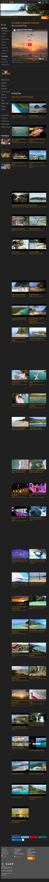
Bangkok (4, 86)
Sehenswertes (4, 34)
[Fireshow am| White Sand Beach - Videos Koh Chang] (20, 161)
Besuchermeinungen (31, 852)
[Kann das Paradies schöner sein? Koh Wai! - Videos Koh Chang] (20, 605)
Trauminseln (4, 118)
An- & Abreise (4, 53)
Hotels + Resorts (5, 48)
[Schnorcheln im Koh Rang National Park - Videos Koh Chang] (20, 137)
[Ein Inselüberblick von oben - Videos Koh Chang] (20, 725)
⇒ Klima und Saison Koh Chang (31, 62)
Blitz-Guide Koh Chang (5, 65)
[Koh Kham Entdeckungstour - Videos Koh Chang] (37, 772)
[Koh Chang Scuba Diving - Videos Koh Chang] (37, 515)
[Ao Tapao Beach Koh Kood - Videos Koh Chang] (20, 316)
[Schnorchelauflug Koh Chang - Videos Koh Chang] (20, 558)
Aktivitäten (4, 42)
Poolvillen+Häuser (5, 50)
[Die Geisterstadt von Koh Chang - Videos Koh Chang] (20, 203)
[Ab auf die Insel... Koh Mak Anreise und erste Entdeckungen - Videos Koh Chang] (37, 316)
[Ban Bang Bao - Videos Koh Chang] (37, 203)
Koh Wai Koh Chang (21, 610)
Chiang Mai (4, 88)
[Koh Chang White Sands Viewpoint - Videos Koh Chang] (37, 652)
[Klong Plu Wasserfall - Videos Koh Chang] (37, 675)
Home (1, 17)
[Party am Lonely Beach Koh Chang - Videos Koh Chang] (20, 515)
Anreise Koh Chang (20, 406)
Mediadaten (29, 853)
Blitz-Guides (24, 2)
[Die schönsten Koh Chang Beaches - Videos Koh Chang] (20, 336)
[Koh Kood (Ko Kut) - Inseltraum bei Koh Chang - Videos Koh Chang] (20, 379)
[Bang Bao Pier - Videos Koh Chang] (20, 652)
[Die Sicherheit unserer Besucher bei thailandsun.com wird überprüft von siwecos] (18, 856)
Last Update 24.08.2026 (6, 867)
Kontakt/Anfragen (31, 849)
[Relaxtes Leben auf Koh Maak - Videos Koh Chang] (37, 581)
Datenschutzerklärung (18, 853)
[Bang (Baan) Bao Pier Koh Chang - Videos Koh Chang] (37, 379)
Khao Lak (4, 94)
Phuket (3, 109)
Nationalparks (4, 59)
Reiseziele (12, 2)
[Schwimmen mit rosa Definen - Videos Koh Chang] (20, 581)
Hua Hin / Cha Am (6, 91)
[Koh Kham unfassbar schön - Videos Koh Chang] (37, 748)
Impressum (16, 852)
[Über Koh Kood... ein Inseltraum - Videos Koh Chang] (37, 628)
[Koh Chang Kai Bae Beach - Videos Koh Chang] (20, 426)
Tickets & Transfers (6, 127)
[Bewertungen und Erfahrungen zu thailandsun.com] (7, 857)
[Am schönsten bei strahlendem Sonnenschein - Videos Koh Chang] (20, 699)
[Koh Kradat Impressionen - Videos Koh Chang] (37, 336)
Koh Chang (13, 17)
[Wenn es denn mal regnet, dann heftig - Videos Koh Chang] (37, 698)
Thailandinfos (18, 2)
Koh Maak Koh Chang (39, 323)
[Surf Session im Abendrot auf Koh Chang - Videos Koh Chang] (37, 403)
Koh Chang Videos (5, 56)
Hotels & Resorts (5, 124)
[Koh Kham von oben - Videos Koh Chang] (20, 795)
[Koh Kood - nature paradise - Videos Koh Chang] (37, 722)
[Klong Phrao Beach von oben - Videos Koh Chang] (37, 469)
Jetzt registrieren (42, 11)
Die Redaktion (17, 850)
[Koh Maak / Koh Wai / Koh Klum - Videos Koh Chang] (37, 161)
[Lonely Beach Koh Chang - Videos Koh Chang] (20, 293)
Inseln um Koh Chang (5, 39)
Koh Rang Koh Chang (39, 117)
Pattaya (3, 106)
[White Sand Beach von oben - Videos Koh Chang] (20, 469)
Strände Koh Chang (38, 230)
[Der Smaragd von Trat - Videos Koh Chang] (20, 772)
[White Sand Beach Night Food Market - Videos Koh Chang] (37, 137)
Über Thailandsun (17, 849)
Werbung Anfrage (31, 855)
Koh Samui (4, 97)
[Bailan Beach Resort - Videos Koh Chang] (37, 227)
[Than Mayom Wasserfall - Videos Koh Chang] (20, 227)
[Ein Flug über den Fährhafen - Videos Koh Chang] (20, 403)
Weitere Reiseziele (5, 80)
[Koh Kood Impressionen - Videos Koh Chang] (20, 745)
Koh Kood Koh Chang (21, 117)
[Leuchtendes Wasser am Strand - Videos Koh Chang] (37, 605)
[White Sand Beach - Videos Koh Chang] (37, 293)
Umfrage (29, 850)
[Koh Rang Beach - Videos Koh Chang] (37, 114)
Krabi (3, 100)
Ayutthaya (4, 83)
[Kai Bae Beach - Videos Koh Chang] (20, 250)
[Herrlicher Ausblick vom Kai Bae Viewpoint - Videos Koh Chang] (20, 675)
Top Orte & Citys (5, 121)
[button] (16, 837)
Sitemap (3, 866)
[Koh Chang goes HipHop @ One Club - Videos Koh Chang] (37, 492)
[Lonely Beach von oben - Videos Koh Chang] (37, 426)
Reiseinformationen (5, 31)
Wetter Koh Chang (5, 62)
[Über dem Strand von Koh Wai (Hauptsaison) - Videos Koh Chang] (20, 628)
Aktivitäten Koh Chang (39, 407)
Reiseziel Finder (5, 115)
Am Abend (3, 45)
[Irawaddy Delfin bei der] (37, 558)
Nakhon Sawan (5, 103)
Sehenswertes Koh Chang (22, 206)
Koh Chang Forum (5, 70)
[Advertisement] (30, 77)
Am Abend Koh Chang (39, 142)
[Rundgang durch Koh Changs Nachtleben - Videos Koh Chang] (20, 492)
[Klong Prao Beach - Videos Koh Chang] (37, 250)
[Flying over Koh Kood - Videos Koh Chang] (20, 114)
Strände (3, 36)
